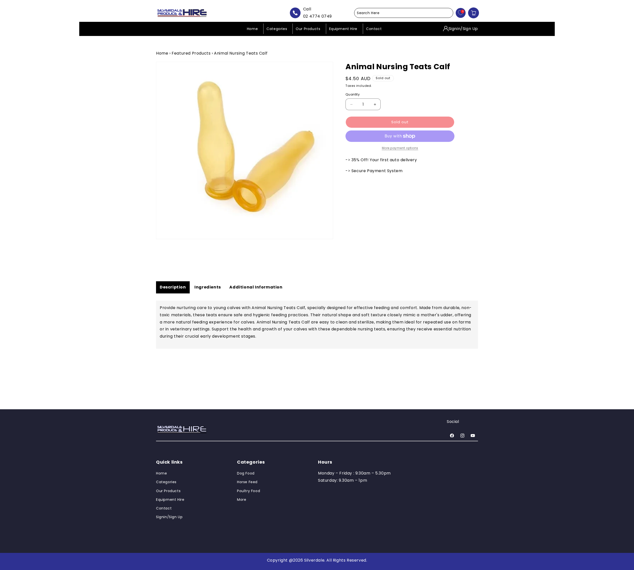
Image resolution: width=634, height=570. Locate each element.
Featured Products (191, 53)
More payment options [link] (400, 148)
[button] (403, 13)
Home (162, 53)
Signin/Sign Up (463, 28)
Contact (164, 508)
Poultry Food (248, 490)
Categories (166, 482)
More (241, 499)
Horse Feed (247, 482)
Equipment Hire (170, 499)
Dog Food (246, 473)
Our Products (168, 490)
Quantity (352, 94)
